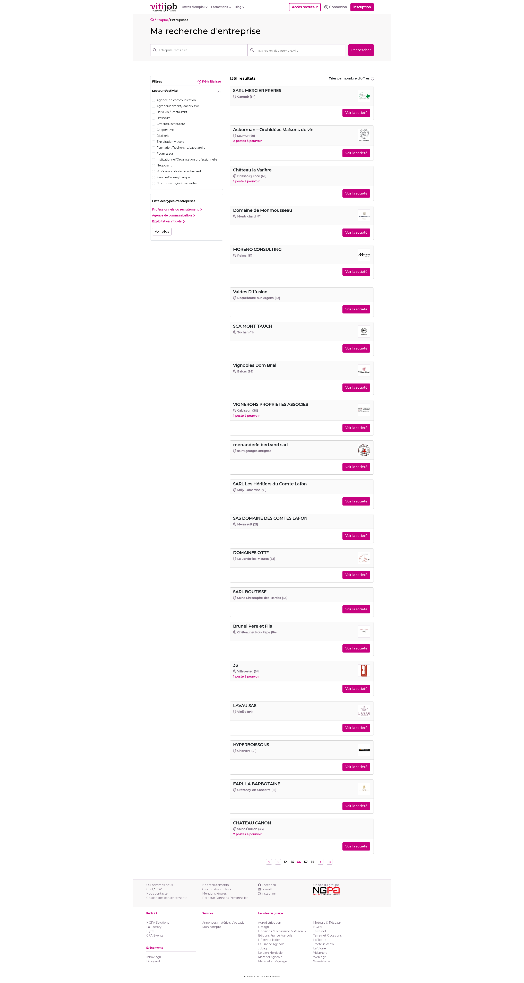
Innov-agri (153, 957)
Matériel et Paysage (272, 961)
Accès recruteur (305, 7)
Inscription (362, 7)
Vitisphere (320, 953)
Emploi (162, 20)
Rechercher (361, 50)
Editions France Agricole (275, 935)
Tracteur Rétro (323, 944)
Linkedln (267, 889)
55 (292, 862)
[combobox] (299, 50)
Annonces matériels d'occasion (224, 922)
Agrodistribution (269, 922)
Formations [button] (220, 7)
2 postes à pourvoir (247, 141)
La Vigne (319, 948)
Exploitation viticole (167, 221)
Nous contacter (157, 893)
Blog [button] (238, 7)
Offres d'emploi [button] (193, 7)
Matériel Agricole (270, 957)
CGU (149, 889)
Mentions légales (214, 893)
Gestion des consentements (166, 898)
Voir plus (162, 231)
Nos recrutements (215, 885)
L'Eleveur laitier (269, 940)
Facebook (269, 885)
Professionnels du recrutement (176, 209)
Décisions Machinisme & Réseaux (282, 931)
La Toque (319, 940)
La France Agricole (271, 944)
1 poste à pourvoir (246, 181)
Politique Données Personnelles (225, 898)
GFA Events (154, 935)
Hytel (150, 931)
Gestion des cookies (216, 889)
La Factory (153, 927)
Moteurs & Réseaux (327, 922)
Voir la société (356, 113)
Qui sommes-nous (159, 885)
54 (286, 862)
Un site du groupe (326, 885)
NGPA (317, 927)
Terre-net (319, 931)
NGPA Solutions (157, 922)
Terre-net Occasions (327, 935)
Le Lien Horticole (270, 953)
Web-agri (319, 957)
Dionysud (153, 961)
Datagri (263, 927)
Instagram (268, 893)
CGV (159, 889)
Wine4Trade (321, 961)
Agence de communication (172, 215)
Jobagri (263, 948)
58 (312, 862)
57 (306, 862)
